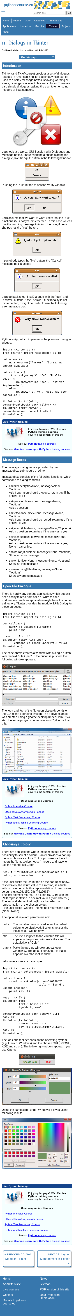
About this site (12, 1284)
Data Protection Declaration (50, 1296)
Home (6, 20)
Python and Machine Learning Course (26, 822)
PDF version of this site (54, 1289)
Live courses (11, 1289)
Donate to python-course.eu (14, 1302)
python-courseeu (18, 4)
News (43, 1278)
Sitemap (45, 1284)
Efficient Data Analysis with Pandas (24, 811)
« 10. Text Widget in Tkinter (17, 1256)
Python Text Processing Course (22, 817)
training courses (42, 443)
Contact (8, 1294)
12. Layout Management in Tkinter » (55, 1259)
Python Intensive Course (19, 806)
